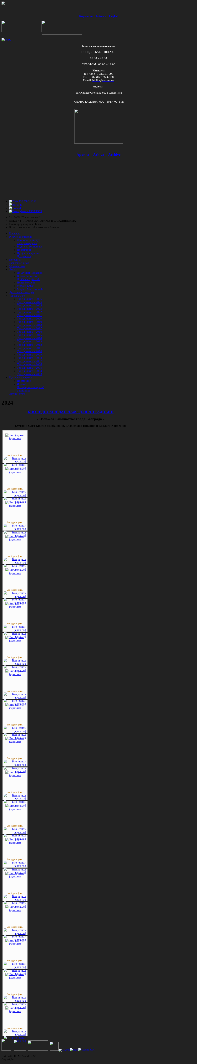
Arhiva (98, 155)
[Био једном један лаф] (15, 438)
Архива (83, 155)
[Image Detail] (15, 461)
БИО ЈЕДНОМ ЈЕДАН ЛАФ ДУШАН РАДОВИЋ (71, 412)
